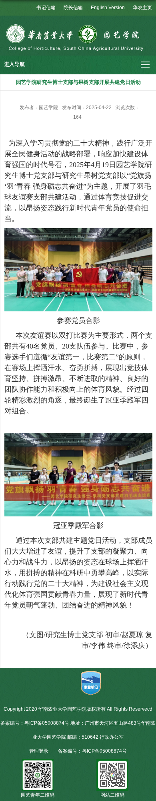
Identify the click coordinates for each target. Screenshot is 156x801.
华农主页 (142, 7)
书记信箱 (46, 7)
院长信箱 (73, 7)
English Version (108, 7)
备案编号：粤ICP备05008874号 (92, 751)
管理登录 (38, 751)
